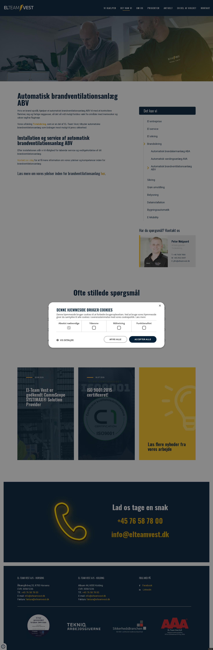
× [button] (160, 306)
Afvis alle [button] (115, 339)
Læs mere (140, 316)
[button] (65, 340)
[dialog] (106, 325)
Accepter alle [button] (143, 339)
